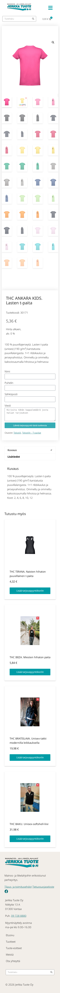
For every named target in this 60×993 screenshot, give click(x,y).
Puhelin (9, 382)
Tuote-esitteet (14, 948)
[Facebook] (6, 891)
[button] (53, 42)
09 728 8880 (18, 915)
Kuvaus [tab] (12, 450)
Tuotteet (10, 941)
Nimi (7, 371)
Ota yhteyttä (13, 961)
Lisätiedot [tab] (14, 456)
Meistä (10, 954)
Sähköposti (11, 394)
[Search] (33, 18)
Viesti (8, 405)
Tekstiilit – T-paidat (31, 432)
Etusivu (10, 935)
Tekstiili (17, 432)
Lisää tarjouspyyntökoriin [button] (30, 590)
